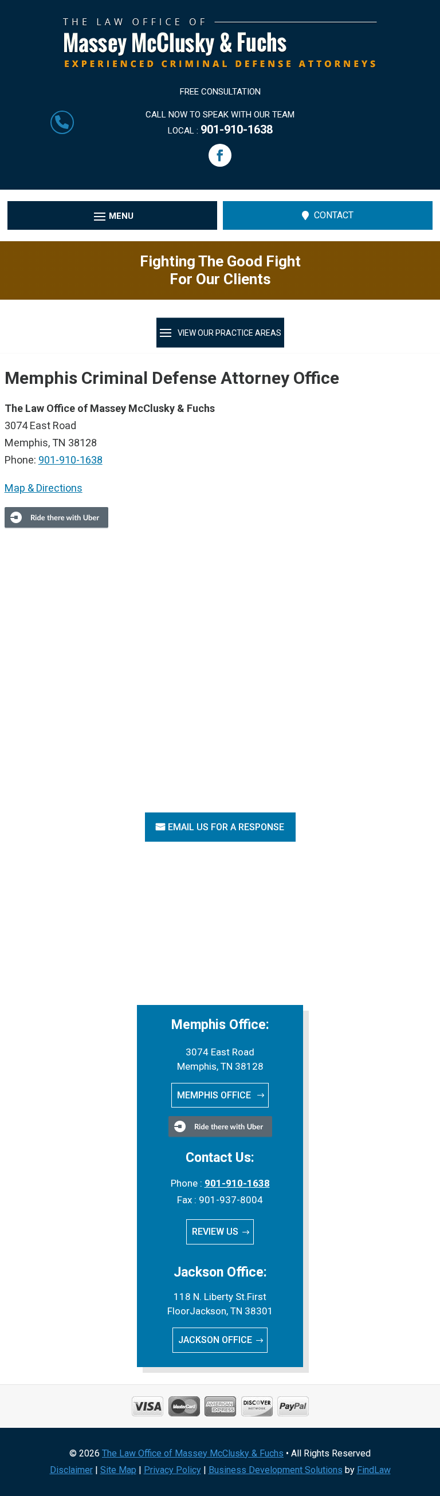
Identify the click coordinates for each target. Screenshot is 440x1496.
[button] (220, 155)
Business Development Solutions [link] (276, 1469)
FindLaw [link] (374, 1469)
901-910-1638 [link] (237, 129)
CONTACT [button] (333, 215)
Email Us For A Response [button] (226, 827)
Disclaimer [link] (71, 1469)
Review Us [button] (215, 1231)
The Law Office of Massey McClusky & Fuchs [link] (193, 1453)
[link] (220, 64)
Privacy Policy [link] (172, 1469)
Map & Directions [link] (43, 488)
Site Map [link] (118, 1469)
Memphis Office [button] (215, 1095)
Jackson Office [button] (215, 1339)
